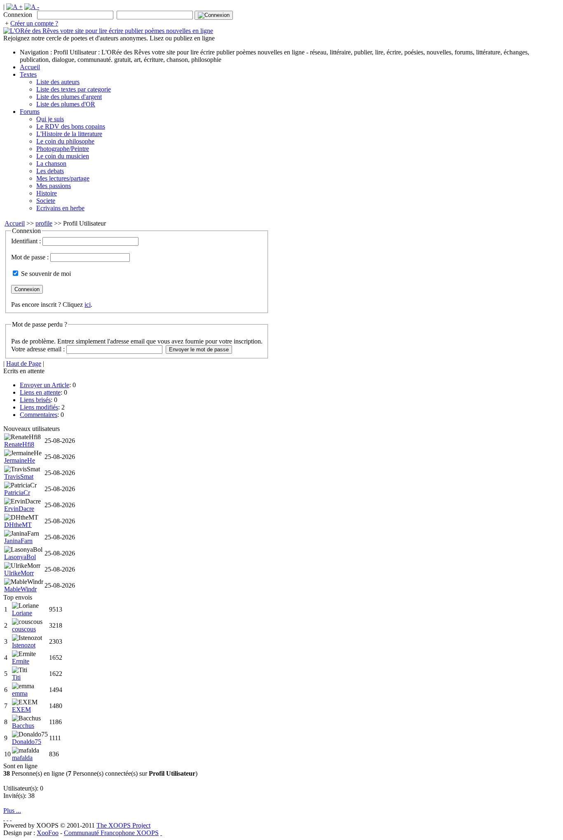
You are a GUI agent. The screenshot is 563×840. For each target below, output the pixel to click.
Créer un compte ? (34, 23)
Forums (30, 111)
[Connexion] (214, 15)
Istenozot (23, 645)
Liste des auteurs (58, 81)
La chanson (51, 163)
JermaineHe (19, 460)
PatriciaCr (17, 492)
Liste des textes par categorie (73, 89)
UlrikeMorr (19, 572)
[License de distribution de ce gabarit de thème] (4, 817)
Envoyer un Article (44, 384)
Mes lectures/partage (62, 178)
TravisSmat (18, 476)
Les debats (50, 170)
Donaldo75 (26, 741)
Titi (16, 677)
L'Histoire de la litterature (69, 133)
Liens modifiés (39, 407)
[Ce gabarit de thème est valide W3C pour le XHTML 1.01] (7, 817)
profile (43, 223)
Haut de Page (23, 363)
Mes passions (53, 185)
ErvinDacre (19, 508)
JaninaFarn (18, 540)
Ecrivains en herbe (60, 208)
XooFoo (48, 832)
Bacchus (23, 725)
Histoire (46, 193)
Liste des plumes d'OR (65, 104)
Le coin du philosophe (65, 141)
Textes (28, 74)
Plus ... (12, 810)
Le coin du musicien (62, 156)
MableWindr (20, 589)
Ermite (20, 661)
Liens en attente (40, 392)
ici (87, 304)
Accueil (30, 67)
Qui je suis (50, 118)
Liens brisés (35, 399)
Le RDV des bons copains (70, 126)
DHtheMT (18, 524)
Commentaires (38, 414)
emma (20, 693)
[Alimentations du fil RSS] (161, 832)
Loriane (22, 612)
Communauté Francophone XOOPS (111, 832)
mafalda (22, 757)
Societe (45, 200)
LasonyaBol (20, 556)
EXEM (21, 709)
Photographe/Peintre (62, 148)
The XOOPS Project (123, 825)
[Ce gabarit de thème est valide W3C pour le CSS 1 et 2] (11, 817)
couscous (24, 629)
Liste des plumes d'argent (69, 96)
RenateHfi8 (19, 444)
